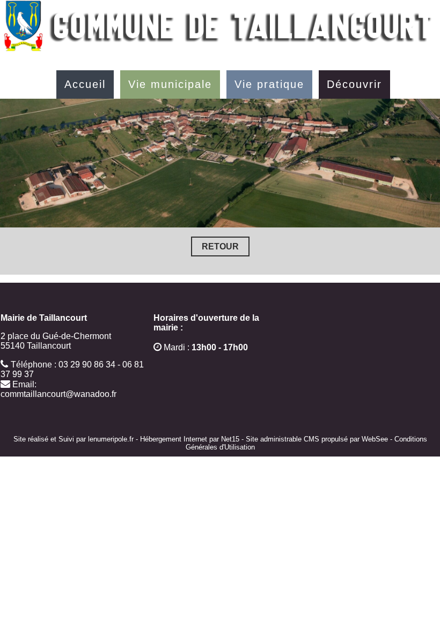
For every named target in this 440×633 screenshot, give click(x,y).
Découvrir (354, 84)
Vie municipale (170, 84)
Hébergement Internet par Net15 (189, 439)
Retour (220, 246)
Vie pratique (269, 84)
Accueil (85, 84)
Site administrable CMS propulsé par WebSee (317, 439)
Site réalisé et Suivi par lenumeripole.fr (73, 439)
